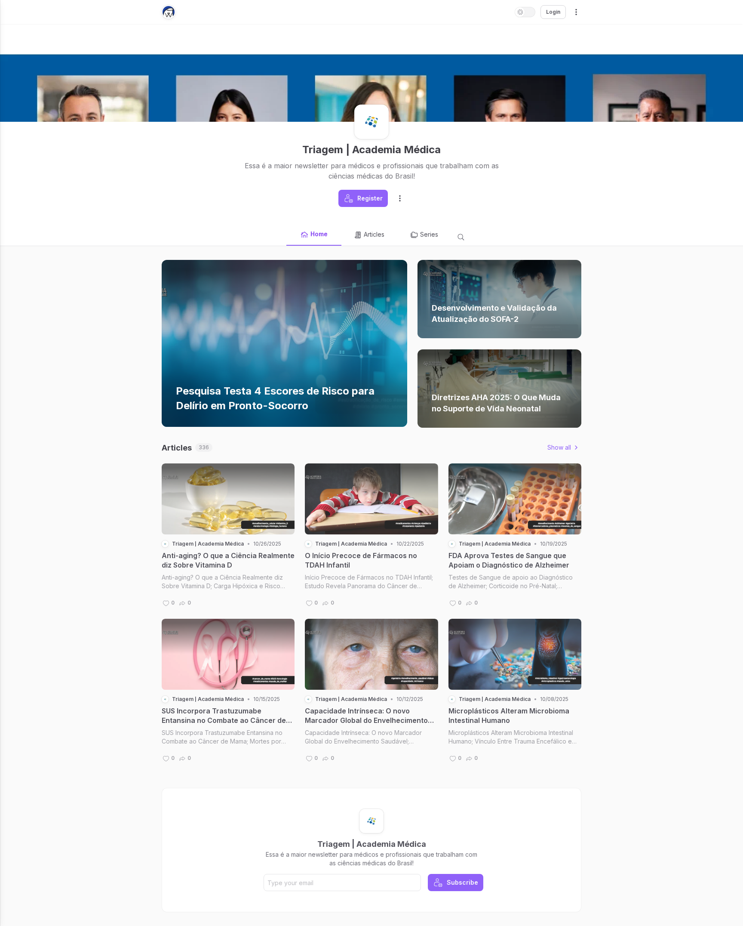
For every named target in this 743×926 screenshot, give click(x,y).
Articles (374, 234)
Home (319, 234)
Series (429, 234)
